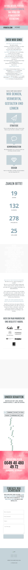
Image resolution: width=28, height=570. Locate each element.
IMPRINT (9, 560)
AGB (20, 560)
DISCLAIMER (13, 560)
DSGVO (17, 560)
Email (12, 555)
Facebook (15, 555)
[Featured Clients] (10, 330)
